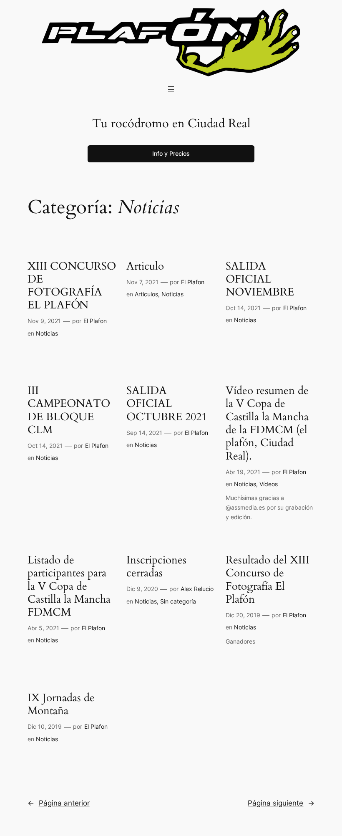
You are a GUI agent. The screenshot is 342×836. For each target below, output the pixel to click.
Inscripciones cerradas (156, 566)
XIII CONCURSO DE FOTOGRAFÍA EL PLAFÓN (72, 286)
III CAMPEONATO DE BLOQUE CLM (69, 410)
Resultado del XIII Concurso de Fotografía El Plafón (267, 579)
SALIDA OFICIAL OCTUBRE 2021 (166, 403)
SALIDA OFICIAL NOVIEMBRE (260, 279)
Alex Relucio (197, 588)
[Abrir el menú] (171, 89)
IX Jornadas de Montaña (61, 704)
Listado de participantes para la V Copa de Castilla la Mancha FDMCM (69, 586)
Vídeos (268, 483)
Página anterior (59, 803)
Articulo (145, 266)
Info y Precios (171, 153)
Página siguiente (281, 803)
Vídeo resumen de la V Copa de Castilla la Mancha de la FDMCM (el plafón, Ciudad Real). (267, 423)
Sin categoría (178, 601)
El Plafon (95, 320)
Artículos (146, 294)
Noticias (47, 333)
